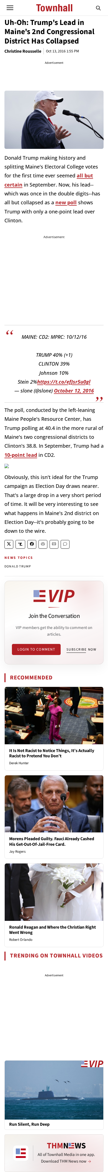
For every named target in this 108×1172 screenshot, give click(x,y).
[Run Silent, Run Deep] (54, 1090)
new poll (66, 202)
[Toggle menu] (10, 7)
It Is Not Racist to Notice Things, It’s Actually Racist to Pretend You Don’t (51, 753)
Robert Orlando (20, 939)
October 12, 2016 (74, 390)
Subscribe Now (81, 649)
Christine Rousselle (22, 51)
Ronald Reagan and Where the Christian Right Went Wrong (52, 930)
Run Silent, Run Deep (29, 1124)
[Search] (98, 8)
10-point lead (20, 455)
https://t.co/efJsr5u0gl (63, 381)
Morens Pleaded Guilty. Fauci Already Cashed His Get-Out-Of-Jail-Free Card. (51, 841)
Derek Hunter (19, 763)
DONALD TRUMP (17, 566)
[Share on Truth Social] (20, 544)
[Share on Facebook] (31, 544)
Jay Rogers (17, 851)
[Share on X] (8, 544)
